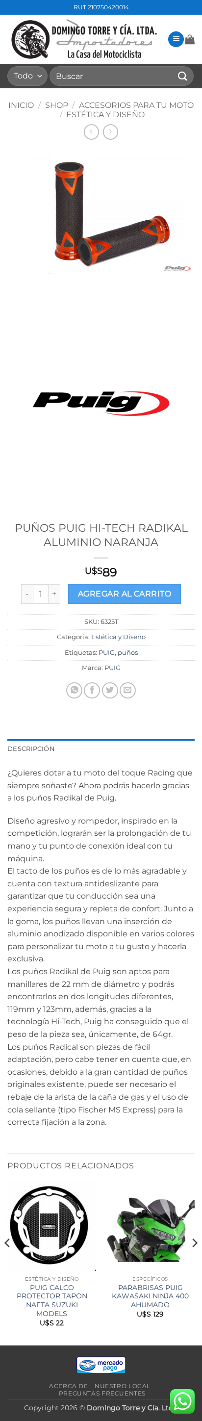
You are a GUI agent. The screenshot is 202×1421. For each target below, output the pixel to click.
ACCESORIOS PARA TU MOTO (136, 105)
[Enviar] (183, 75)
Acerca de (68, 1386)
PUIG (107, 652)
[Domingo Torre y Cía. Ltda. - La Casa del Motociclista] (83, 39)
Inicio (21, 105)
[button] (176, 39)
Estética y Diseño (105, 114)
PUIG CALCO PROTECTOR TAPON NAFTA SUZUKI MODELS (52, 1301)
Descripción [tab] (31, 748)
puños (128, 652)
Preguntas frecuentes (102, 1393)
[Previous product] (110, 131)
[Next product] (91, 131)
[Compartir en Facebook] (92, 690)
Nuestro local (123, 1386)
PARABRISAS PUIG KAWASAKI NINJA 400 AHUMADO (150, 1296)
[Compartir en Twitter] (110, 690)
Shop (56, 105)
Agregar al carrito (124, 593)
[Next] (194, 1262)
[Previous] (8, 1262)
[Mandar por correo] (128, 690)
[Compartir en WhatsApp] (74, 690)
